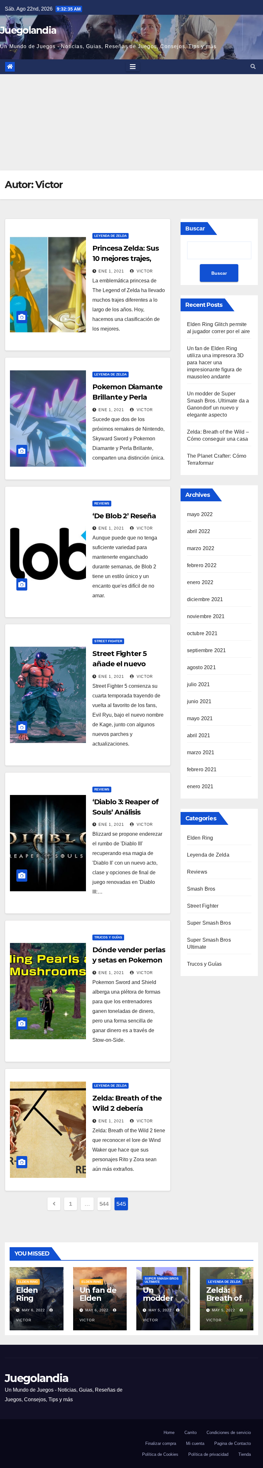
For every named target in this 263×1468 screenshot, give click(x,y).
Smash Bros (201, 889)
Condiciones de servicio (229, 1432)
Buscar (195, 228)
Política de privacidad (208, 1454)
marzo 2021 (201, 752)
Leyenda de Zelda (110, 235)
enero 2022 (200, 582)
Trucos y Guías (108, 937)
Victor (144, 271)
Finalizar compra (160, 1443)
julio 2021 (198, 684)
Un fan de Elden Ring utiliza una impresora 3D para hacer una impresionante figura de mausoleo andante (215, 362)
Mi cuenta (195, 1443)
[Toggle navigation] (133, 67)
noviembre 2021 (206, 616)
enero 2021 (200, 786)
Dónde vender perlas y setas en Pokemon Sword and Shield (128, 960)
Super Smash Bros (209, 923)
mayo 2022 (200, 514)
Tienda (244, 1454)
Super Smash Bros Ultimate (162, 1280)
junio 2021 (199, 701)
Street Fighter (108, 641)
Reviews (101, 503)
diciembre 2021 (205, 599)
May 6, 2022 (33, 1310)
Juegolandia (28, 30)
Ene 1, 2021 (111, 271)
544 (104, 1204)
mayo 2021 (200, 718)
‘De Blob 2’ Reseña (124, 516)
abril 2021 (198, 735)
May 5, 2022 (160, 1310)
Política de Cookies (160, 1454)
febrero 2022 (201, 565)
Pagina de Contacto (232, 1443)
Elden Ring (200, 838)
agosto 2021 (201, 667)
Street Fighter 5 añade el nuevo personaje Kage (119, 663)
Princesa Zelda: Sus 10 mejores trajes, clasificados (125, 258)
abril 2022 (198, 531)
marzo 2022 (201, 548)
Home (169, 1432)
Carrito (190, 1432)
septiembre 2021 (206, 650)
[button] (253, 66)
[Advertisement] (131, 122)
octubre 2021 (202, 633)
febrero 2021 (201, 769)
